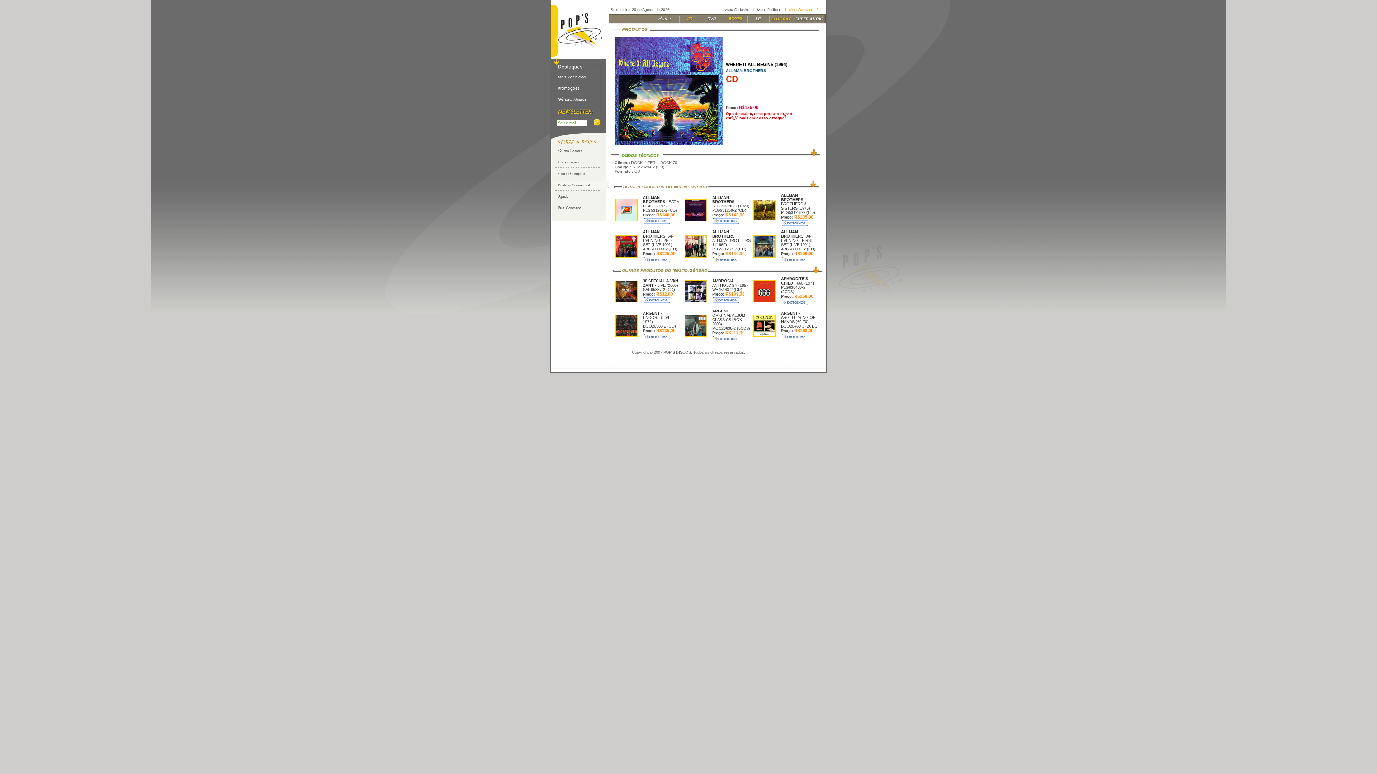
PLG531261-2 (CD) (660, 210)
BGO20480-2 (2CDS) (800, 326)
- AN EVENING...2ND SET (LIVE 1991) (658, 238)
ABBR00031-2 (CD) (798, 249)
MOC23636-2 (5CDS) (731, 328)
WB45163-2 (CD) (727, 289)
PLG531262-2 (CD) (798, 212)
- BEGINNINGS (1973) (730, 201)
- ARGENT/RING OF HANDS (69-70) (798, 317)
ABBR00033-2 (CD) (660, 249)
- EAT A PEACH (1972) (661, 201)
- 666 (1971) (798, 281)
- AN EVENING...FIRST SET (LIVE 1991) (797, 238)
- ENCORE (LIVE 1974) (657, 317)
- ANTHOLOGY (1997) (731, 283)
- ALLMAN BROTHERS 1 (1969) (731, 238)
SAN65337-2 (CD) (659, 289)
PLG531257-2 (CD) (729, 249)
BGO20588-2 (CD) (659, 326)
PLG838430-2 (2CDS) (793, 289)
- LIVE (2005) (660, 283)
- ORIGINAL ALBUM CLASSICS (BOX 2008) (728, 317)
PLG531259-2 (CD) (729, 210)
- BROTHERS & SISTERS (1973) (795, 201)
